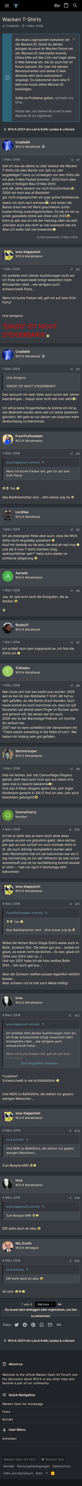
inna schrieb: (15, 1139)
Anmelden (9, 1438)
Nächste (43, 1304)
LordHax (22, 512)
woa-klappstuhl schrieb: (23, 462)
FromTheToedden (29, 436)
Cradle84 (12, 26)
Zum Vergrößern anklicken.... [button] (41, 1063)
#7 (78, 642)
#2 (78, 269)
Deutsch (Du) (54, 1459)
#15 (77, 1261)
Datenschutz (62, 1466)
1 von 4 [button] (27, 1304)
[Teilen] (72, 160)
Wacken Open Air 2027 (20, 1459)
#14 (77, 1198)
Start (39, 1473)
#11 (77, 904)
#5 (78, 529)
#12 (77, 1015)
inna (18, 998)
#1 (78, 160)
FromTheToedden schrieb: (24, 913)
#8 (78, 685)
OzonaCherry (25, 812)
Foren (6, 1411)
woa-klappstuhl (27, 252)
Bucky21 (22, 625)
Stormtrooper (26, 751)
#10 (77, 829)
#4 (78, 453)
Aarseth (21, 573)
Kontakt (7, 1419)
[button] (7, 6)
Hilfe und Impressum (18, 1473)
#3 (78, 369)
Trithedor (22, 668)
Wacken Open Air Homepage (22, 1404)
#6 (78, 590)
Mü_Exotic (23, 1243)
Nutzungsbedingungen (33, 1466)
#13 (77, 1131)
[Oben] (47, 1473)
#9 (78, 769)
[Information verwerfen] (73, 39)
